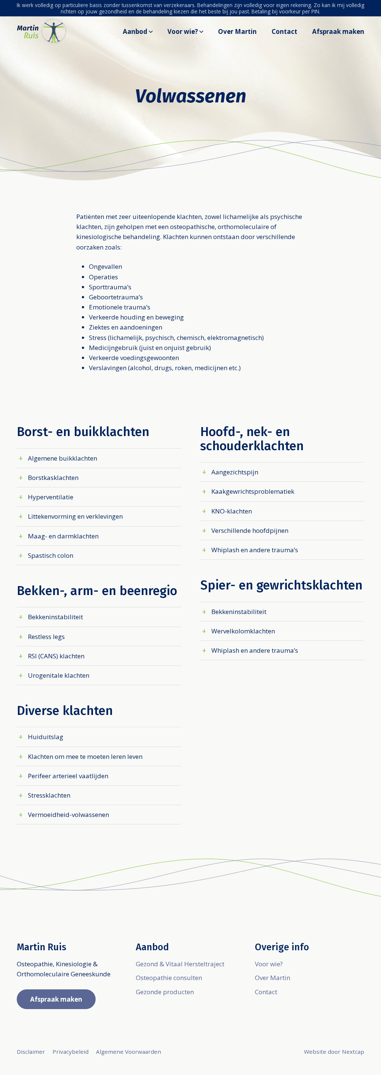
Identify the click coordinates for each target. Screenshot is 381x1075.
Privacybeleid (70, 1051)
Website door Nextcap (334, 1051)
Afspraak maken (338, 31)
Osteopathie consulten (169, 977)
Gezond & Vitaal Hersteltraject (180, 964)
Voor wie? (182, 31)
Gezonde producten (165, 991)
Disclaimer (31, 1051)
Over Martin (237, 31)
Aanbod (135, 31)
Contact (284, 31)
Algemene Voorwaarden (128, 1051)
